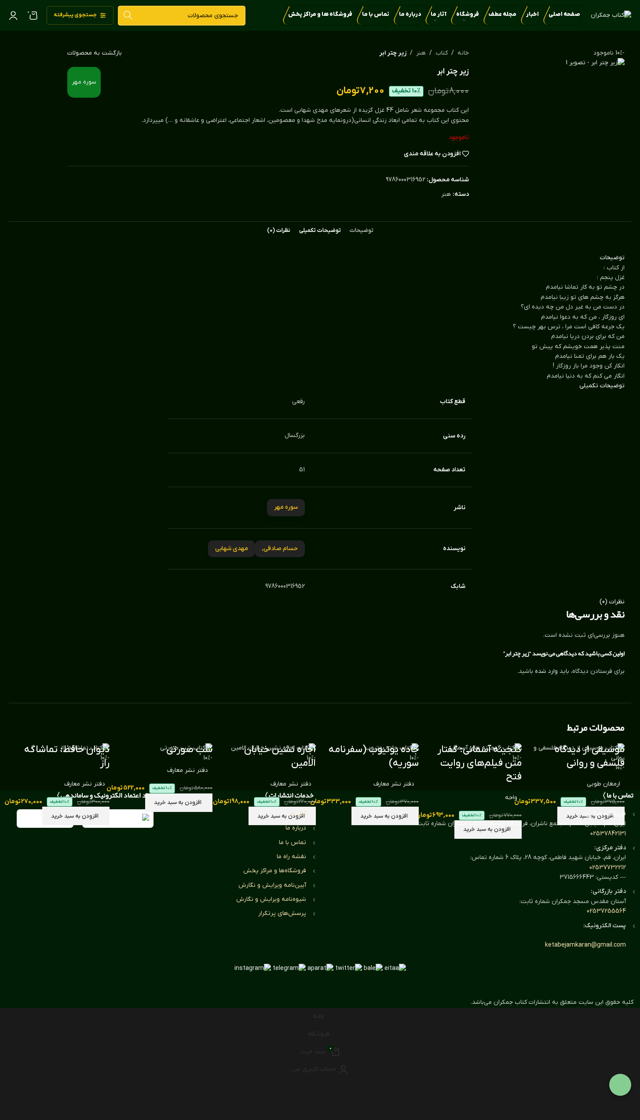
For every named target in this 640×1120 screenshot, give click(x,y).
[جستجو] (128, 16)
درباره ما (295, 828)
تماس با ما (292, 842)
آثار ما (298, 814)
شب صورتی (189, 749)
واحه (511, 797)
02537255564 (606, 911)
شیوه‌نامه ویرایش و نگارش (271, 899)
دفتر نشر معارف (393, 784)
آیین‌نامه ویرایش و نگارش (272, 885)
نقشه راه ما (291, 856)
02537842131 (608, 834)
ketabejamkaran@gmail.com (585, 945)
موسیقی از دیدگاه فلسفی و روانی (590, 756)
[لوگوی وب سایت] (611, 15)
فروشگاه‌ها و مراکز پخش (274, 871)
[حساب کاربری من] (13, 15)
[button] (178, 802)
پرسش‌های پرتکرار (282, 913)
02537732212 (607, 867)
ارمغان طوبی (603, 784)
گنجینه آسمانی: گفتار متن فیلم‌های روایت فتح (479, 763)
